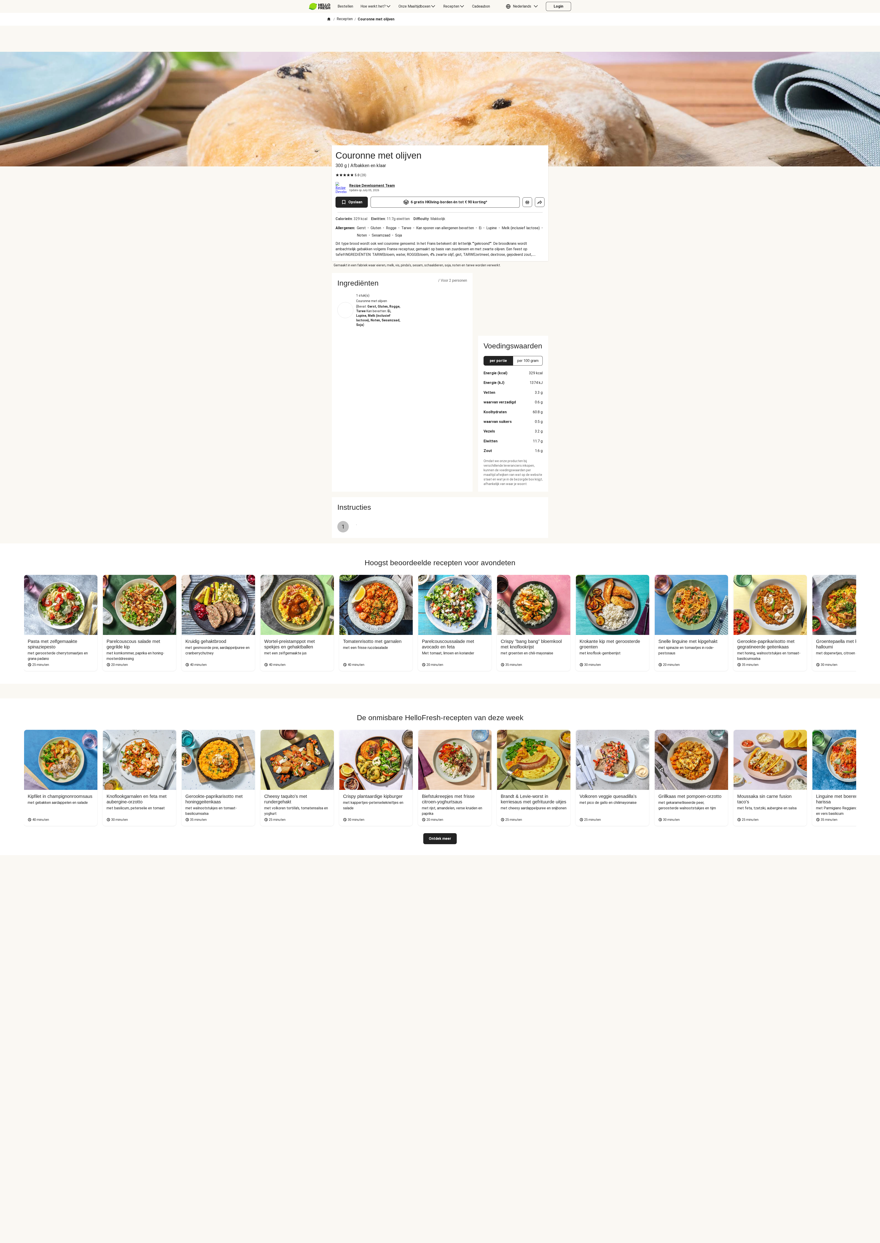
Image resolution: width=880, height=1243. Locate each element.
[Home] (329, 19)
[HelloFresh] (319, 6)
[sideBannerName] (513, 301)
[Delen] (539, 202)
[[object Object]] (527, 202)
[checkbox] (337, 175)
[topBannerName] (440, 38)
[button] (523, 6)
